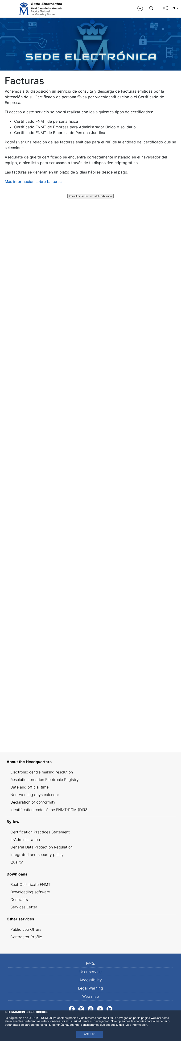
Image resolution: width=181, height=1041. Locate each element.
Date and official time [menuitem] (29, 787)
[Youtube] (91, 1008)
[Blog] (100, 1008)
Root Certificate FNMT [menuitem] (30, 884)
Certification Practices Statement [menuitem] (40, 832)
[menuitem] (90, 761)
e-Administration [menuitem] (25, 839)
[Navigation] (9, 9)
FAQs (90, 963)
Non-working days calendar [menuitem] (34, 794)
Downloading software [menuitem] (30, 892)
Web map (90, 996)
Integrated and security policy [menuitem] (37, 854)
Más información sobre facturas (33, 181)
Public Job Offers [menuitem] (25, 929)
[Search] (151, 8)
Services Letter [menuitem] (23, 907)
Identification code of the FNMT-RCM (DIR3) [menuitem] (49, 809)
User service (90, 971)
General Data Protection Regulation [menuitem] (41, 847)
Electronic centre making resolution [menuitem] (41, 772)
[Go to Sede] (40, 9)
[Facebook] (72, 1008)
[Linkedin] (109, 1008)
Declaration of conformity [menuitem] (32, 802)
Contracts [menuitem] (19, 899)
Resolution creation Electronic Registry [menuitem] (44, 779)
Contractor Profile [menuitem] (26, 937)
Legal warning (90, 988)
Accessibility (90, 980)
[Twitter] (81, 1008)
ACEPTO (89, 1034)
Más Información (136, 1024)
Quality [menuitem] (16, 862)
